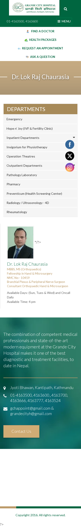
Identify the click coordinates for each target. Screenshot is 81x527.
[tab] (40, 119)
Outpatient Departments (24, 165)
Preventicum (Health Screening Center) (34, 193)
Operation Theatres (21, 156)
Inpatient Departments (23, 138)
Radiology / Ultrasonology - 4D (28, 203)
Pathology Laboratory (22, 175)
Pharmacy (13, 184)
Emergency (14, 119)
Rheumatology (17, 212)
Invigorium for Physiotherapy (27, 147)
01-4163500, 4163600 (22, 21)
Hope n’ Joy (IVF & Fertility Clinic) (30, 128)
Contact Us (21, 431)
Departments (26, 109)
